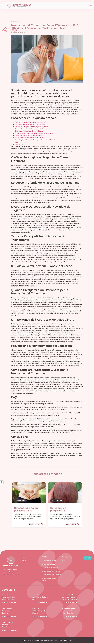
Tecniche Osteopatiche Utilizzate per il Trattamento (31, 129)
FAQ (16, 142)
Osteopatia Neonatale (49, 560)
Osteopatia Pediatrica (48, 564)
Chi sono (24, 560)
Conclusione (19, 144)
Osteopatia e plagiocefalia (58, 509)
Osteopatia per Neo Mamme (51, 571)
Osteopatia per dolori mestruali (51, 574)
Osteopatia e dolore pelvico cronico (26, 509)
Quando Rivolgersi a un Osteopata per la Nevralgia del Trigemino (35, 133)
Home (23, 557)
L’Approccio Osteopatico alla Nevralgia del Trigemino (31, 127)
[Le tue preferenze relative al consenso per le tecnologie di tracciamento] (1, 482)
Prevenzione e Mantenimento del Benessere (29, 138)
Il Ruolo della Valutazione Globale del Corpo (29, 131)
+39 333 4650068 (12, 570)
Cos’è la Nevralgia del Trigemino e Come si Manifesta (31, 122)
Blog (63, 560)
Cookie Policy (67, 640)
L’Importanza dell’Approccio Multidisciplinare (29, 135)
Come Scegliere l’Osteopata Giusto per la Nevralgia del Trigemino (35, 140)
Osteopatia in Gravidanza (50, 567)
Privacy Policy (58, 640)
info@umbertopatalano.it (11, 574)
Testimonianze (67, 557)
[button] (90, 5)
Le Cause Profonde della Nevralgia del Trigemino (30, 124)
